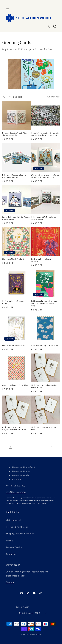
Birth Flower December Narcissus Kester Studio (44, 386)
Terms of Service (14, 547)
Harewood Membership (17, 526)
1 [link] (10, 446)
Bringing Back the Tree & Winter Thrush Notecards (15, 134)
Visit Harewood (13, 520)
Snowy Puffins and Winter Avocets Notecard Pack (16, 218)
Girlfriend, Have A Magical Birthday (13, 302)
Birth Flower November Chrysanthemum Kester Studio (14, 428)
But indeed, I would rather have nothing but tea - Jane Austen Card (44, 303)
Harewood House (34, 634)
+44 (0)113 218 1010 (16, 485)
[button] (8, 9)
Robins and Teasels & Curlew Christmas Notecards (14, 176)
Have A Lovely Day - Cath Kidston (44, 345)
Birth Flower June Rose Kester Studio (43, 428)
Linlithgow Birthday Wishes (13, 345)
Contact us (11, 554)
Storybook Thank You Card (13, 259)
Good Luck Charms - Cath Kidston (16, 385)
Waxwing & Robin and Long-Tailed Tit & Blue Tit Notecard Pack (45, 176)
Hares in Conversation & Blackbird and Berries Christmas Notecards (45, 134)
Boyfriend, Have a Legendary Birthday (43, 260)
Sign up (10, 582)
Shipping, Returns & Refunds (20, 533)
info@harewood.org (16, 492)
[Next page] (51, 446)
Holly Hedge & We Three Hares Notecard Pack (43, 218)
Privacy (9, 540)
